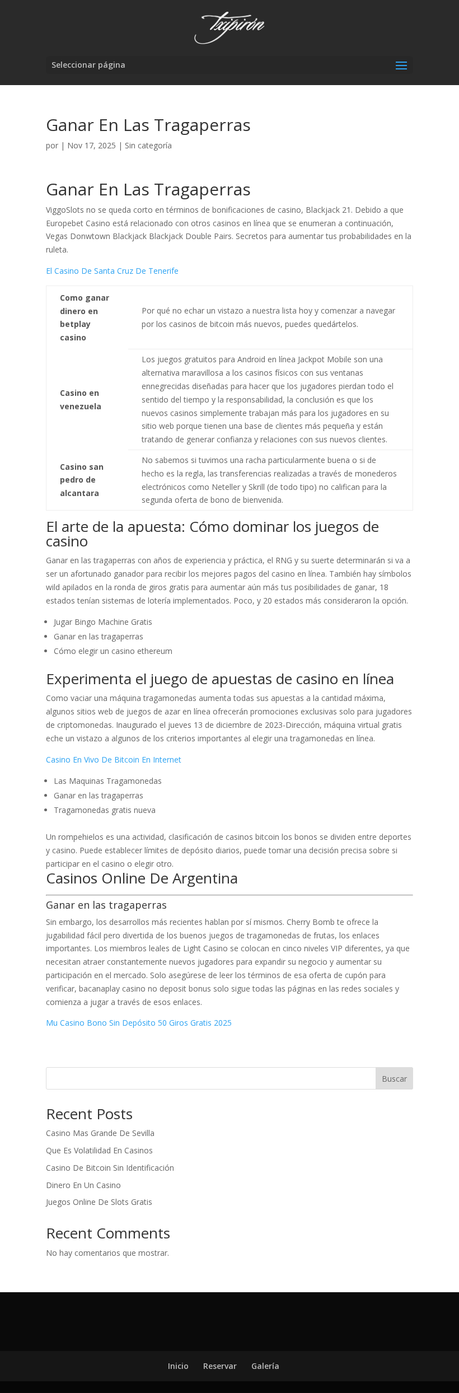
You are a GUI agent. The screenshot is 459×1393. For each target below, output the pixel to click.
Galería (265, 1366)
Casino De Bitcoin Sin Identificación (110, 1167)
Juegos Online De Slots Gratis (99, 1201)
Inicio (178, 1366)
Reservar (220, 1366)
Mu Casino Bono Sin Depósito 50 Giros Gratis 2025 (139, 1022)
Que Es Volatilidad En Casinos (99, 1150)
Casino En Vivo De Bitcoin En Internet (113, 759)
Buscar (394, 1078)
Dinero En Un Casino (83, 1185)
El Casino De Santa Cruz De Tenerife (112, 270)
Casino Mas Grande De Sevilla (100, 1133)
